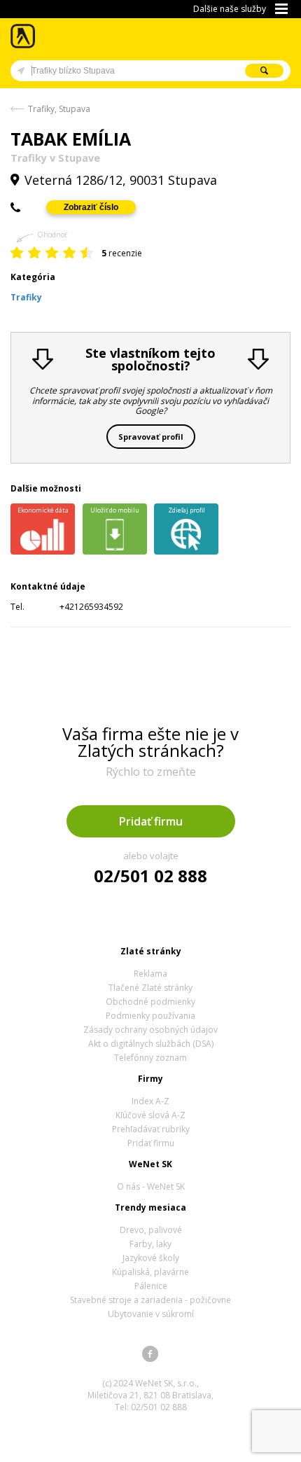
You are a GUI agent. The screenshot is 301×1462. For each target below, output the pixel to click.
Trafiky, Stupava (59, 109)
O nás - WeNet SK (151, 1186)
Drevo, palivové (151, 1230)
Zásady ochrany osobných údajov (150, 1030)
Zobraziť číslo (91, 207)
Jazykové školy (150, 1258)
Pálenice (150, 1286)
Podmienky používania (150, 1016)
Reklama (150, 974)
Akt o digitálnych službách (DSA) (151, 1044)
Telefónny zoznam (150, 1058)
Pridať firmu (151, 821)
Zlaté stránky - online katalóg (23, 36)
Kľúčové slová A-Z (150, 1115)
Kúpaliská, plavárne (150, 1272)
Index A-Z (150, 1101)
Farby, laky (151, 1244)
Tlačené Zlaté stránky (150, 988)
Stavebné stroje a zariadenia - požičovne (150, 1300)
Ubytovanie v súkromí (151, 1314)
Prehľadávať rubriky (151, 1129)
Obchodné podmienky (150, 1002)
